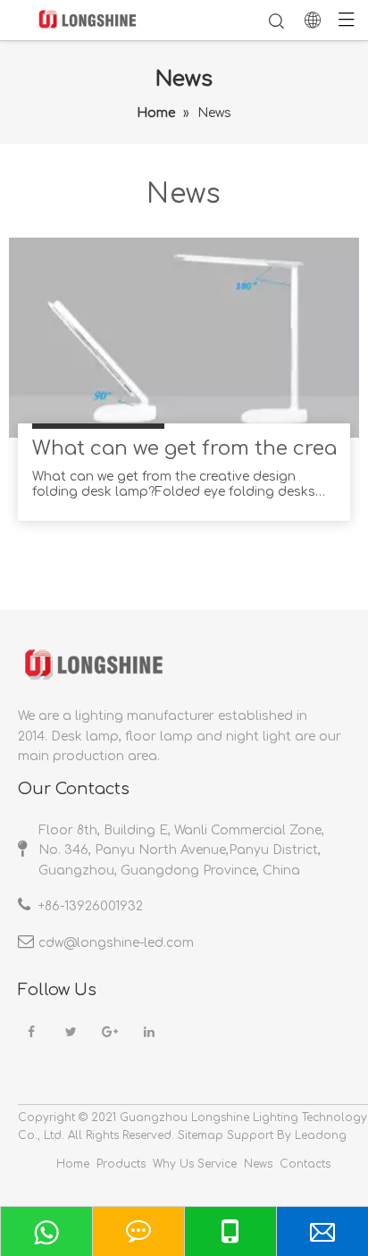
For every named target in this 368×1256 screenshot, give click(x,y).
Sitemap (200, 1135)
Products (121, 1164)
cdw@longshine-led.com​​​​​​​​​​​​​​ (116, 943)
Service (217, 1164)
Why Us (173, 1164)
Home (72, 1164)
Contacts (305, 1164)
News (258, 1164)
